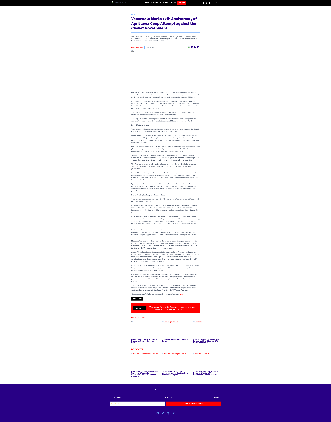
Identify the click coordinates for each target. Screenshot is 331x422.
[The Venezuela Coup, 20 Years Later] (176, 328)
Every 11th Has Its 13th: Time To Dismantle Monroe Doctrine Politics (144, 341)
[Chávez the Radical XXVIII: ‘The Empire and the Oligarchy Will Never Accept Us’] (207, 328)
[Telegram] (212, 3)
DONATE (182, 3)
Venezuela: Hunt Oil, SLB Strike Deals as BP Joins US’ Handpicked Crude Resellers (206, 373)
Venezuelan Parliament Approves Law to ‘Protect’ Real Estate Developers (175, 373)
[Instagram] (203, 3)
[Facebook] (209, 3)
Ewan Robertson (137, 47)
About (173, 3)
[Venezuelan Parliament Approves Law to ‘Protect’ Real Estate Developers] (176, 360)
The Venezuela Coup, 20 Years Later (175, 340)
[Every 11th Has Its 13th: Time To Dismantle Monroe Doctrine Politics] (145, 328)
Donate (217, 398)
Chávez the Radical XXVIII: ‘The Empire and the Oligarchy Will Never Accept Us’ (206, 341)
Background (116, 398)
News (147, 3)
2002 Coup (137, 299)
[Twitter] (206, 3)
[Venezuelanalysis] (120, 3)
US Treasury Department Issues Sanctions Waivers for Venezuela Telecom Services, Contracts (144, 373)
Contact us (167, 398)
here (181, 294)
